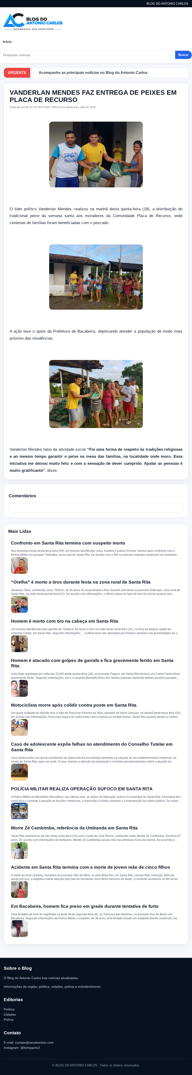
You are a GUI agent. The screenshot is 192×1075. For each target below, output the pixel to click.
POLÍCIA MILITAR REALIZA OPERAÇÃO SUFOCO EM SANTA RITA (82, 788)
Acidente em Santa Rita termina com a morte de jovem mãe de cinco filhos (90, 867)
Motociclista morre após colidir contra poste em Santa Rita (74, 705)
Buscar (183, 55)
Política (9, 1009)
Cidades (10, 1014)
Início (7, 42)
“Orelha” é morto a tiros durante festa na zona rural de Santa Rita (81, 582)
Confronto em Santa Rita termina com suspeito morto (68, 543)
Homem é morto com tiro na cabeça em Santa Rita (64, 621)
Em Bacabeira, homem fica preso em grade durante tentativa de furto (85, 906)
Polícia (9, 1019)
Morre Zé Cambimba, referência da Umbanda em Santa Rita (74, 827)
